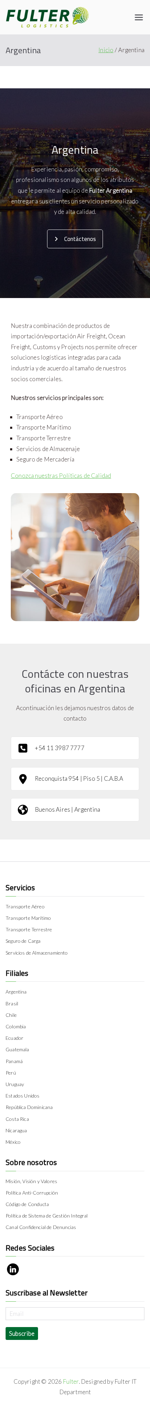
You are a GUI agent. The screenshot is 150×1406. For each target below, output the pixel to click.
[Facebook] (13, 1269)
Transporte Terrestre (29, 929)
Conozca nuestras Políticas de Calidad (61, 475)
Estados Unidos (22, 1096)
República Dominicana (29, 1107)
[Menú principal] (138, 17)
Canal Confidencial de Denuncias (41, 1227)
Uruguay (15, 1084)
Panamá (14, 1061)
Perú (11, 1073)
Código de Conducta (27, 1204)
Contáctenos (80, 238)
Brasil (12, 1003)
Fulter (70, 1381)
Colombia (16, 1026)
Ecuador (14, 1038)
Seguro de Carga (23, 941)
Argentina (16, 992)
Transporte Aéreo (25, 906)
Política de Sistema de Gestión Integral (47, 1216)
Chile (11, 1015)
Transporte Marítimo (28, 918)
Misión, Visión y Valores (31, 1181)
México (13, 1142)
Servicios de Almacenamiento (37, 953)
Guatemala (17, 1049)
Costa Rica (17, 1119)
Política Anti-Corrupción (32, 1193)
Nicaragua (16, 1130)
